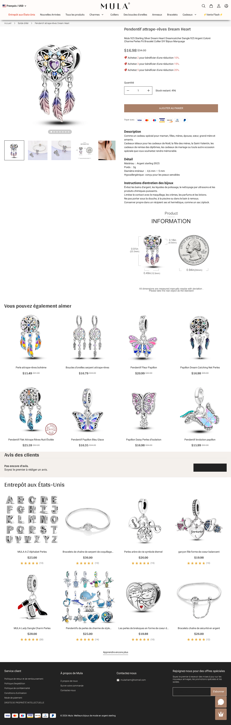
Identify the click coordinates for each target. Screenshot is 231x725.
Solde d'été (23, 23)
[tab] (51, 132)
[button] (14, 150)
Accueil (7, 23)
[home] (115, 6)
